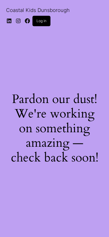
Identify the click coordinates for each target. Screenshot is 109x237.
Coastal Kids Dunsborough (38, 10)
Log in (41, 21)
